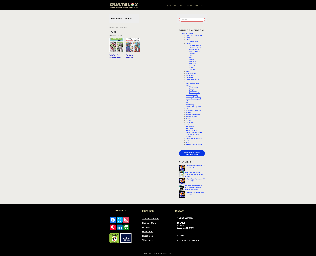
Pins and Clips (190, 122)
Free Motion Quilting (192, 95)
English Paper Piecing (192, 79)
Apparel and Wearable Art (194, 36)
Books (188, 39)
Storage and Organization (194, 138)
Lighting (188, 112)
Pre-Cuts (191, 89)
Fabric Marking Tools (192, 83)
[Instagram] (126, 220)
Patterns (188, 120)
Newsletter (147, 231)
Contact (146, 227)
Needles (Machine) (191, 116)
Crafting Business (191, 73)
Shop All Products (187, 34)
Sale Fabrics (193, 91)
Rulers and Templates (192, 134)
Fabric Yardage (193, 87)
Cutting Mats (189, 75)
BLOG (196, 5)
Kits (187, 109)
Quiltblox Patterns (191, 130)
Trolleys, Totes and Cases (194, 144)
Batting (188, 37)
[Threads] (119, 220)
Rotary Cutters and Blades (194, 132)
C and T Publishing (195, 45)
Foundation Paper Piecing (193, 97)
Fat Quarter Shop (194, 49)
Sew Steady (192, 65)
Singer (191, 67)
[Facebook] (112, 220)
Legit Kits (192, 53)
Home (111, 27)
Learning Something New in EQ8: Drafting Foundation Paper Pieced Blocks (193, 187)
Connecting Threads (195, 47)
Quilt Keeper (193, 63)
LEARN (182, 5)
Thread (188, 140)
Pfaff (190, 57)
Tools (187, 142)
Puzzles (188, 124)
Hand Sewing (190, 105)
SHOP (175, 5)
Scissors (188, 136)
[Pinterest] (112, 227)
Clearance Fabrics (194, 93)
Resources (147, 236)
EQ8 (187, 81)
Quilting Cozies (193, 41)
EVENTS (189, 5)
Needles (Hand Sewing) (193, 114)
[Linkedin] (119, 227)
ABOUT (203, 5)
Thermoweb (192, 69)
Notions (188, 118)
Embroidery (189, 77)
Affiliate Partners (150, 218)
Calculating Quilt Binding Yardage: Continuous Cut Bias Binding (194, 174)
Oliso (190, 55)
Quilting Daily (193, 61)
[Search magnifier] (203, 19)
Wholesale (147, 240)
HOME (169, 5)
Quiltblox (191, 59)
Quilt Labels (189, 128)
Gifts (187, 103)
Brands (188, 43)
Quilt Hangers (190, 126)
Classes (188, 71)
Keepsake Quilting (194, 51)
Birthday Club (149, 223)
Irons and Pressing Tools (193, 107)
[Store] (126, 227)
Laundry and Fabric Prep (193, 110)
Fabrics (188, 85)
